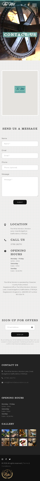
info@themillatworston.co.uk (16, 382)
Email (4, 150)
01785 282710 (16, 244)
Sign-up (20, 334)
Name (4, 138)
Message (5, 174)
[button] (20, 89)
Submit (20, 202)
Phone (4, 162)
